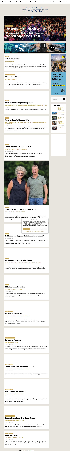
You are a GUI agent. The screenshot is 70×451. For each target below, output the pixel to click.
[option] (35, 28)
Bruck (7, 441)
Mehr (54, 1)
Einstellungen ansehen (43, 229)
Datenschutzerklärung (29, 231)
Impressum (42, 231)
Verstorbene (49, 1)
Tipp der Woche (11, 74)
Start (12, 29)
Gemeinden (9, 1)
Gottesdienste (43, 1)
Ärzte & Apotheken (34, 1)
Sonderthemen (60, 1)
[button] (46, 219)
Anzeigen (27, 1)
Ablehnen (34, 229)
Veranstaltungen (20, 1)
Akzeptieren (26, 229)
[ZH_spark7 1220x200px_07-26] (35, 47)
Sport (14, 1)
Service (66, 1)
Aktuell (3, 1)
